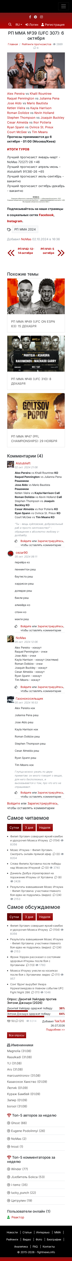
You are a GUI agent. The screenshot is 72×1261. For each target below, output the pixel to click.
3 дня (29, 827)
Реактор (18, 1217)
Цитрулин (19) (21, 1200)
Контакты (49, 1246)
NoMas (26, 239)
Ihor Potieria (42, 122)
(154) (56, 840)
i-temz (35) (19, 1185)
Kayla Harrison (40, 108)
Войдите (26, 541)
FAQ (35, 1246)
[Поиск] (10, 24)
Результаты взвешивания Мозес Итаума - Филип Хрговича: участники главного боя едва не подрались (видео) (36, 890)
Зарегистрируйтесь (50, 541)
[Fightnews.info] (36, 6)
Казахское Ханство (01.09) (27, 1082)
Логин (33, 25)
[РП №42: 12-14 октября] (11, 252)
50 (13, 1020)
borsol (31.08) (17, 1106)
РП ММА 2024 (25, 229)
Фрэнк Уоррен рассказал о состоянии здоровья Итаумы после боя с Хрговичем (35, 961)
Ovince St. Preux (41, 127)
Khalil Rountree (40, 93)
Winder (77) (19, 1169)
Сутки (14, 827)
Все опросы (16, 1035)
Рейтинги (12, 1239)
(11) (57, 974)
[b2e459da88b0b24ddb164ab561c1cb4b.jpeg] (36, 199)
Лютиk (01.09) (17, 1088)
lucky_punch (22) (23, 1193)
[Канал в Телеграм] (35, 17)
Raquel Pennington (20, 98)
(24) (58, 894)
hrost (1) (16, 1146)
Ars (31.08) (15, 1069)
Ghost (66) (18, 1123)
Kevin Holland (44, 113)
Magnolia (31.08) (19, 1051)
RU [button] (18, 25)
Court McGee (17, 132)
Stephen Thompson (21, 117)
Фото (39, 1239)
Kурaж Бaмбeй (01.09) (23, 1094)
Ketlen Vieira (16, 108)
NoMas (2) (18, 1139)
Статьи (26, 1232)
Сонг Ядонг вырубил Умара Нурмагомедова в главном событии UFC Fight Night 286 (37, 988)
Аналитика (21, 1246)
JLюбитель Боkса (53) (27, 1177)
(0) (58, 854)
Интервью (43, 1232)
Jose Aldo (14, 103)
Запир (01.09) (17, 1100)
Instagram (14, 221)
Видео (27, 1239)
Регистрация (54, 25)
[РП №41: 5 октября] (61, 252)
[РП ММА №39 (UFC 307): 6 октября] (36, 70)
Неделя (44, 827)
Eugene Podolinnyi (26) (27, 1131)
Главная (13, 44)
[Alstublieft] (10, 464)
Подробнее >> (55, 1029)
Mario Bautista (37, 103)
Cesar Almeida (17, 122)
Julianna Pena (49, 98)
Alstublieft (23, 463)
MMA (57, 1232)
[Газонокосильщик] (10, 699)
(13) (32, 965)
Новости (12, 1232)
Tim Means (40, 132)
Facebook (46, 215)
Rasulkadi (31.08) (19, 1057)
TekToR (59, 1021)
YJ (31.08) (14, 1063)
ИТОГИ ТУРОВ (18, 149)
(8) (59, 877)
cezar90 (21, 552)
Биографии (54, 1239)
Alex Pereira (16, 93)
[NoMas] (10, 638)
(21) (21, 1020)
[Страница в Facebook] (30, 17)
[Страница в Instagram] (41, 17)
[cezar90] (10, 553)
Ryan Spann (15, 127)
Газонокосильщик (29, 698)
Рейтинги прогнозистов (36, 44)
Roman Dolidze (18, 113)
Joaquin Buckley (52, 117)
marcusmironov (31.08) (24, 1075)
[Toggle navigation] (63, 6)
